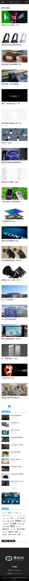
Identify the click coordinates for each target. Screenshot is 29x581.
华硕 (23, 524)
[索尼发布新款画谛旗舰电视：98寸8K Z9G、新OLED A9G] (14, 154)
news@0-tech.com (17, 573)
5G (3, 513)
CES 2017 (20, 513)
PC (11, 518)
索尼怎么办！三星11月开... (11, 280)
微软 (7, 526)
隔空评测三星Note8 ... (16, 459)
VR (18, 518)
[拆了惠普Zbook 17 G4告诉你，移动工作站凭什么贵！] (5, 424)
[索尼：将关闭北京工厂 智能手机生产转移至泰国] (14, 95)
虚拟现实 (4, 534)
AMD (10, 513)
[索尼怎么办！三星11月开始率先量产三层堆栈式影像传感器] (14, 272)
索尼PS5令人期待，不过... (11, 25)
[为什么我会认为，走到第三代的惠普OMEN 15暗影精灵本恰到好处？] (5, 446)
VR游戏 (3, 521)
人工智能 (13, 523)
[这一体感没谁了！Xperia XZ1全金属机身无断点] (14, 350)
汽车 (11, 529)
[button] (27, 2)
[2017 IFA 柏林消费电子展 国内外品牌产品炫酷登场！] (14, 291)
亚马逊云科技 (5, 523)
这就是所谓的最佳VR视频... (17, 437)
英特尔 (10, 532)
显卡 (20, 526)
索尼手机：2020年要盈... (10, 84)
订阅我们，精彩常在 (8, 541)
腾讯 (6, 532)
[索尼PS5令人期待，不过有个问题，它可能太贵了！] (14, 17)
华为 (19, 524)
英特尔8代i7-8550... (15, 430)
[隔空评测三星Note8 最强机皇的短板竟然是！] (5, 461)
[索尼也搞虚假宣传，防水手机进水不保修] (14, 330)
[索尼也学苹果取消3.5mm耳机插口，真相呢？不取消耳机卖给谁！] (14, 232)
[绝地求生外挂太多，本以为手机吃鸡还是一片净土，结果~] (5, 483)
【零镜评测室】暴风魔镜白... (17, 474)
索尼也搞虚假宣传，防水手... (12, 339)
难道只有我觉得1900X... (16, 415)
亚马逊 (24, 521)
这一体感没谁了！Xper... (10, 358)
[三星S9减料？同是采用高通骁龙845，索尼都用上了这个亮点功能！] (14, 193)
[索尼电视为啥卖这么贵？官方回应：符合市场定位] (14, 115)
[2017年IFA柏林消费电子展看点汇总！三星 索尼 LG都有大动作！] (14, 311)
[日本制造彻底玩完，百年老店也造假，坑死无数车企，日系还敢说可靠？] (14, 252)
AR (13, 513)
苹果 (16, 532)
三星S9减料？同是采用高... (11, 202)
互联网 (18, 521)
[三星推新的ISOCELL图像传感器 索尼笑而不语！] (14, 213)
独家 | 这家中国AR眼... (16, 452)
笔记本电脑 (21, 529)
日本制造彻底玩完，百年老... (12, 260)
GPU (12, 515)
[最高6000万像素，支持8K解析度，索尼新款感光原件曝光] (14, 173)
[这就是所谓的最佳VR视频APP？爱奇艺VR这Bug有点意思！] (5, 439)
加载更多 (14, 488)
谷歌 (9, 534)
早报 (17, 526)
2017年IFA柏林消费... (9, 319)
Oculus (3, 518)
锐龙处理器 (14, 534)
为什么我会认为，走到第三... (17, 444)
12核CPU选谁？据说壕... (16, 466)
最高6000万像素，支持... (10, 182)
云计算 (12, 521)
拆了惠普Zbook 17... (15, 422)
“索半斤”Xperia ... (8, 143)
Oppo (7, 518)
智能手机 (5, 529)
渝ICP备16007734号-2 (7, 577)
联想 (3, 532)
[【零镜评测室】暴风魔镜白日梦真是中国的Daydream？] (5, 476)
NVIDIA (23, 515)
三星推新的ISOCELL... (9, 221)
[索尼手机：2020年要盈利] (14, 75)
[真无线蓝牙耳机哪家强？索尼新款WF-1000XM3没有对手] (14, 56)
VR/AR (22, 518)
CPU (3, 515)
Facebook (8, 515)
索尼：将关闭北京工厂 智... (11, 104)
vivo (15, 518)
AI (6, 513)
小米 (3, 526)
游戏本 (14, 529)
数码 (12, 526)
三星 (7, 521)
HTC (15, 515)
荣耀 (20, 532)
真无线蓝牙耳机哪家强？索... (12, 64)
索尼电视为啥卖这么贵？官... (12, 123)
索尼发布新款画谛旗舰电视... (12, 162)
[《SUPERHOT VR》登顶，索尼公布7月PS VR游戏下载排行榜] (14, 370)
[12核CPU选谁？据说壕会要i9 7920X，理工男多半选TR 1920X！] (5, 468)
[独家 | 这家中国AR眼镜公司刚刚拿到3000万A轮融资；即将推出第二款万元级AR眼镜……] (5, 454)
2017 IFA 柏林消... (8, 300)
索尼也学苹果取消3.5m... (10, 241)
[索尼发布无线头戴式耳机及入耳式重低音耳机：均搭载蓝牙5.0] (14, 36)
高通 (19, 534)
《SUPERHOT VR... (8, 378)
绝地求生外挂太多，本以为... (17, 481)
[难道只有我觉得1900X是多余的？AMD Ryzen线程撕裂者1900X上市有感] (5, 417)
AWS (16, 513)
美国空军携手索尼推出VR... (11, 398)
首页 (2, 5)
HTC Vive (19, 515)
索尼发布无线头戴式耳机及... (12, 45)
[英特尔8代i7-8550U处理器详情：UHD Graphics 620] (5, 432)
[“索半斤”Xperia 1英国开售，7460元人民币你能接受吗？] (14, 134)
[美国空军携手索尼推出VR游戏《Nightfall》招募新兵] (14, 389)
